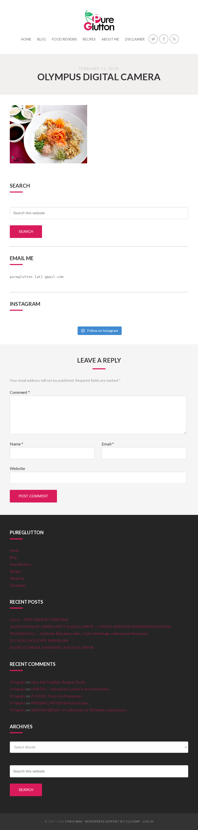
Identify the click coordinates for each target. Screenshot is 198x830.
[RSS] (174, 39)
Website (17, 468)
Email (108, 443)
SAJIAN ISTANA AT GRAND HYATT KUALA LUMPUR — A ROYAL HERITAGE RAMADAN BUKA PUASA (90, 626)
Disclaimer (18, 585)
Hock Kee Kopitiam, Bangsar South (58, 682)
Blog (13, 557)
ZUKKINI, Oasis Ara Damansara (56, 696)
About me (17, 578)
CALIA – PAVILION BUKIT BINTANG (39, 619)
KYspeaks (17, 682)
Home (14, 550)
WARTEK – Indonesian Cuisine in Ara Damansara (70, 689)
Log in (148, 821)
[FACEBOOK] (163, 39)
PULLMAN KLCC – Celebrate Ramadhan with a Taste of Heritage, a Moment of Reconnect (79, 633)
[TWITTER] (153, 39)
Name (16, 443)
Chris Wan (73, 821)
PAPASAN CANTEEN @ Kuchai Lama (59, 703)
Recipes (16, 571)
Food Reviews (20, 564)
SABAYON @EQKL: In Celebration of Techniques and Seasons (79, 710)
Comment (20, 392)
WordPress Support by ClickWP (112, 821)
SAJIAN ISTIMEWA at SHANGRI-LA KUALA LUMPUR (52, 647)
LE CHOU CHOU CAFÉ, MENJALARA (39, 640)
